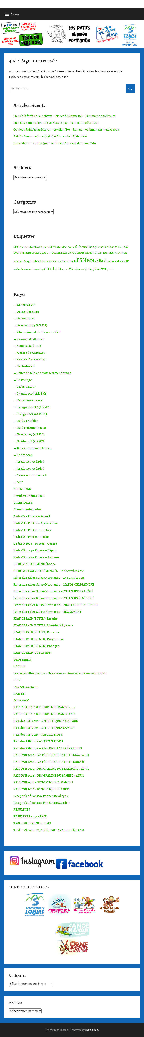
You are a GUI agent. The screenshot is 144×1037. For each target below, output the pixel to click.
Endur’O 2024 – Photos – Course (35, 543)
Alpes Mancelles (26, 247)
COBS (17, 252)
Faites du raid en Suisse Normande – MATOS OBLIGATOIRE (54, 584)
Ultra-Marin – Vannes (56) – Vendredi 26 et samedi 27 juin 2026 (55, 143)
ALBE (16, 247)
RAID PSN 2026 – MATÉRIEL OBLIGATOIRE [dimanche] (51, 755)
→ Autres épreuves (26, 312)
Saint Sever (34, 269)
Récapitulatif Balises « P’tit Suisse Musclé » (41, 803)
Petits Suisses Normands (47, 261)
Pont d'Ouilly (69, 261)
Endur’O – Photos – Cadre (31, 537)
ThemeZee (91, 1030)
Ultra (66, 269)
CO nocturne (25, 252)
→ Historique (23, 380)
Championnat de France (102, 247)
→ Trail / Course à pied (29, 461)
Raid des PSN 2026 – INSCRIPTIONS (38, 741)
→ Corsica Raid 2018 (27, 346)
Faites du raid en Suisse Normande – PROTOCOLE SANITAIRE (56, 605)
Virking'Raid (93, 269)
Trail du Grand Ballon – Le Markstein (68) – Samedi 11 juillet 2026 (56, 123)
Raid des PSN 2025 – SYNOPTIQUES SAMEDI (44, 728)
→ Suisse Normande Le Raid (33, 448)
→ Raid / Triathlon (26, 421)
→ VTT (18, 482)
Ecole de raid (68, 252)
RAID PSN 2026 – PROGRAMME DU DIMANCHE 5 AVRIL (51, 768)
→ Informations (25, 386)
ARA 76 (37, 247)
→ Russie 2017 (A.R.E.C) (29, 434)
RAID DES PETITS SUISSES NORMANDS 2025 (44, 707)
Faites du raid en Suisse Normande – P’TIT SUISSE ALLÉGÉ (53, 591)
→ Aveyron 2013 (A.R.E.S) (30, 325)
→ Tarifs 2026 (23, 455)
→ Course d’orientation (29, 352)
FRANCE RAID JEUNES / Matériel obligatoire (44, 625)
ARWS (53, 247)
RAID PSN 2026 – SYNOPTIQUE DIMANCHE (44, 782)
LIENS (18, 680)
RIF (127, 261)
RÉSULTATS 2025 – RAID (30, 816)
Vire (82, 269)
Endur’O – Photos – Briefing (32, 530)
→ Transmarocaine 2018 (30, 475)
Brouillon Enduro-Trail (29, 496)
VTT (103, 269)
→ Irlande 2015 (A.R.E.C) (30, 393)
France (106, 252)
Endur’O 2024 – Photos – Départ (35, 550)
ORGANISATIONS (26, 687)
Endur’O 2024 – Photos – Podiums (36, 557)
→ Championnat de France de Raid (37, 332)
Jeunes (114, 252)
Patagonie (28, 261)
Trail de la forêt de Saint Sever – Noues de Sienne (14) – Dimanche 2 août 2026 (65, 116)
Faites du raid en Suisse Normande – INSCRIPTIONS (49, 577)
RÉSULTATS (22, 809)
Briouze (71, 247)
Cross (49, 253)
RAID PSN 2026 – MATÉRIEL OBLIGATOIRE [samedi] (49, 762)
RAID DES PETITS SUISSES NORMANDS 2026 (44, 714)
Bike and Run (62, 247)
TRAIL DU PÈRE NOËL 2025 (32, 823)
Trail (49, 269)
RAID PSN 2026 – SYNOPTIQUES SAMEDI (42, 789)
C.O (78, 246)
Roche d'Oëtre (21, 269)
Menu (15, 14)
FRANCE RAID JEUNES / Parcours (36, 632)
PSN (81, 260)
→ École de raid (24, 366)
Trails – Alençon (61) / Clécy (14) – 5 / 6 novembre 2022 (49, 830)
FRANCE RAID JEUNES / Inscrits (36, 618)
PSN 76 (92, 260)
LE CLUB (20, 666)
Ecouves (80, 252)
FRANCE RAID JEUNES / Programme (39, 639)
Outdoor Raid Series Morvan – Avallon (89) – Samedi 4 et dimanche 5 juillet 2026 (66, 129)
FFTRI (94, 252)
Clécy (121, 247)
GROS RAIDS (22, 659)
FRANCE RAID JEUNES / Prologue (36, 646)
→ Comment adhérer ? (29, 339)
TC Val (42, 269)
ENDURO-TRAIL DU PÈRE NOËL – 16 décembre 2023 (49, 571)
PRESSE (19, 693)
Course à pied (38, 252)
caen (84, 247)
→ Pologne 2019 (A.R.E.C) (30, 414)
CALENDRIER (23, 502)
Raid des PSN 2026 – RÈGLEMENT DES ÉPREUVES (48, 748)
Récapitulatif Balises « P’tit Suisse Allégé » (41, 796)
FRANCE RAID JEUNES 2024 (33, 653)
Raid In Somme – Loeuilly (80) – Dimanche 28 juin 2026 (50, 136)
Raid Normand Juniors (116, 261)
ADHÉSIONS (22, 489)
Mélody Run (18, 261)
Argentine (45, 247)
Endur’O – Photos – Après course (36, 523)
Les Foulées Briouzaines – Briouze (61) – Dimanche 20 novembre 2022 (60, 673)
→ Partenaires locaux (28, 400)
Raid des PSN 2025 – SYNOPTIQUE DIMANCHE (46, 721)
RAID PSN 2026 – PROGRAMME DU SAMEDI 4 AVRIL (49, 775)
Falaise (87, 252)
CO (126, 247)
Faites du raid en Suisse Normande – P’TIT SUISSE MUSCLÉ (54, 598)
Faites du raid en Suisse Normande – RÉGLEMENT (48, 612)
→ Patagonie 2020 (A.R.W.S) (32, 407)
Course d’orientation (28, 509)
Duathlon (56, 252)
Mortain (122, 252)
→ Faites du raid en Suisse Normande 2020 (42, 373)
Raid (102, 260)
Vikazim (74, 269)
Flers (100, 252)
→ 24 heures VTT (25, 305)
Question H (21, 700)
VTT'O (110, 269)
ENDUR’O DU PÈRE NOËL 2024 (35, 564)
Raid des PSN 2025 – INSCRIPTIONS (38, 734)
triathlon (59, 269)
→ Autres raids (24, 318)
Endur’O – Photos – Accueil (32, 516)
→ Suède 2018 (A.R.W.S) (29, 441)
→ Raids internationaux (30, 428)
